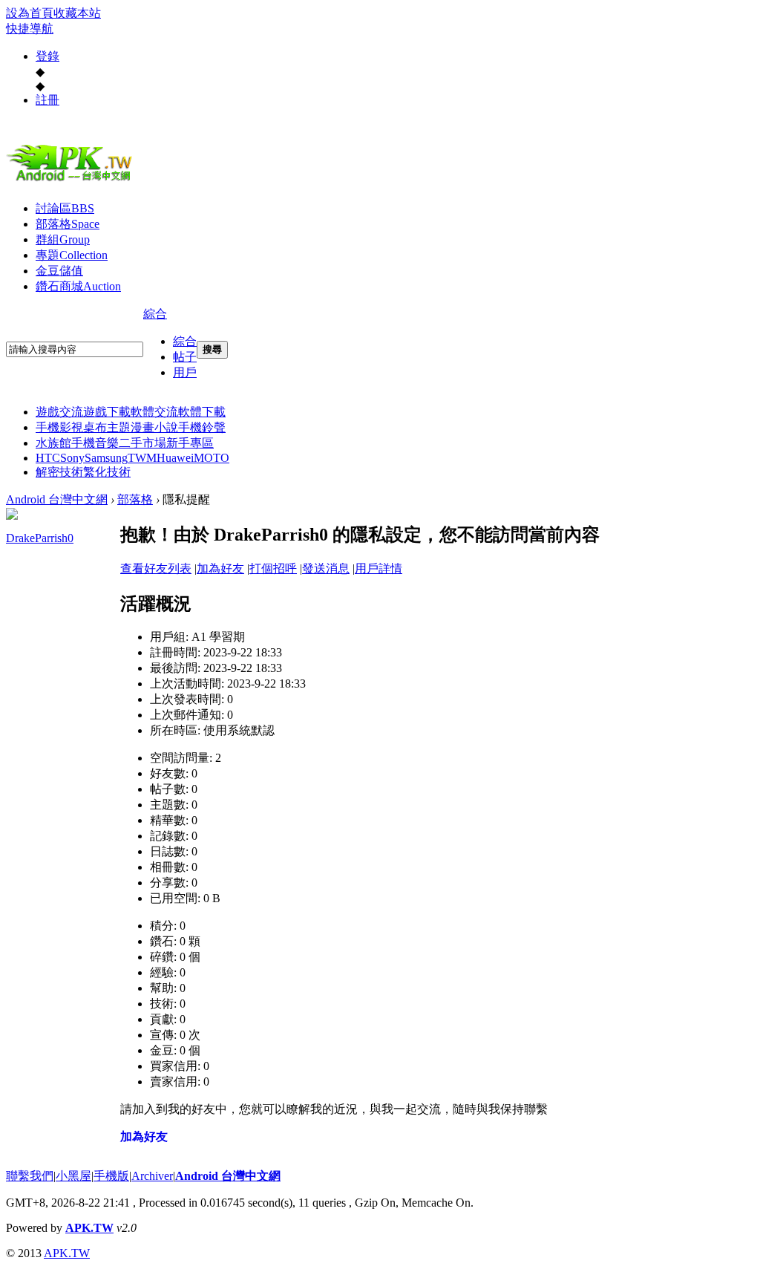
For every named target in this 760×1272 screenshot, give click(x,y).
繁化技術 (107, 472)
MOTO (211, 457)
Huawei (175, 457)
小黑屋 (73, 1176)
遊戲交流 (59, 411)
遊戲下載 (107, 411)
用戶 (185, 372)
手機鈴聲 (202, 427)
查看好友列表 (155, 568)
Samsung (106, 457)
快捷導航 (29, 28)
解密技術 (59, 472)
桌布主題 (107, 427)
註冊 (47, 100)
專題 (72, 255)
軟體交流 (154, 411)
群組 (63, 239)
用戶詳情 (378, 568)
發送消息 (326, 568)
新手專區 (190, 443)
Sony (72, 457)
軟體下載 (202, 411)
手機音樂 (95, 443)
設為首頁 (29, 13)
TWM (142, 457)
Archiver (152, 1176)
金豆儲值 (59, 270)
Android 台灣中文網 (57, 499)
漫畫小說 (154, 427)
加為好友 (220, 568)
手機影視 (59, 427)
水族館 (53, 443)
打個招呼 (273, 568)
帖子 (185, 356)
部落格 (67, 224)
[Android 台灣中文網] (73, 180)
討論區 (65, 208)
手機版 (111, 1176)
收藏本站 (77, 13)
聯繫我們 (29, 1176)
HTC (48, 457)
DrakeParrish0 (39, 538)
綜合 (155, 313)
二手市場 (142, 443)
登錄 (47, 56)
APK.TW (89, 1228)
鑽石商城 (78, 286)
